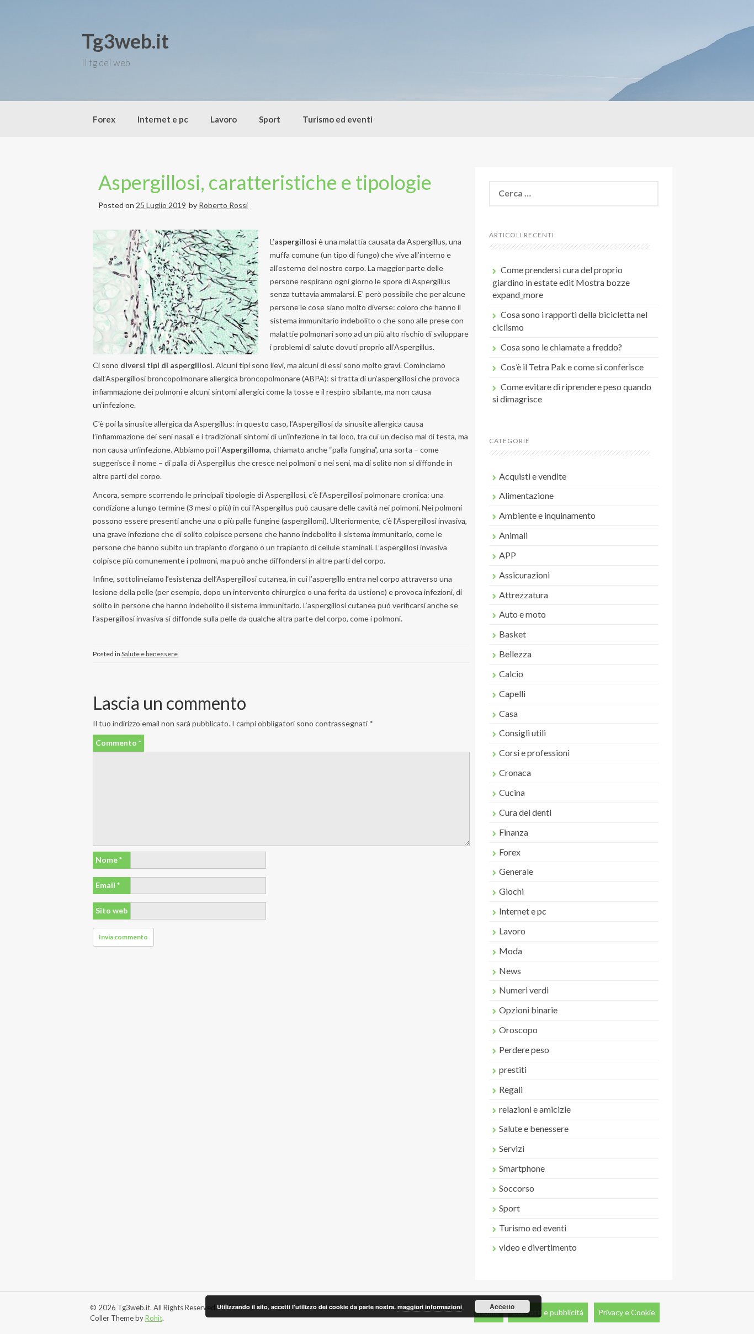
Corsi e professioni (534, 752)
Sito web (111, 910)
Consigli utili (522, 732)
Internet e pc (162, 119)
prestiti (513, 1069)
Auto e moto (522, 614)
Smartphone (522, 1168)
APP (507, 555)
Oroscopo (518, 1029)
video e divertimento (538, 1247)
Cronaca (515, 772)
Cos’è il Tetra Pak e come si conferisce (572, 367)
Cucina (512, 792)
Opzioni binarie (528, 1010)
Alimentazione (526, 495)
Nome (108, 859)
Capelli (512, 693)
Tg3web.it (125, 41)
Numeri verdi (524, 990)
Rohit (153, 1318)
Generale (516, 871)
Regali (511, 1089)
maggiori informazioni (429, 1307)
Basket (512, 634)
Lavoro (223, 119)
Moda (510, 950)
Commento (118, 742)
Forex (104, 119)
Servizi (511, 1148)
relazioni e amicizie (535, 1109)
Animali (513, 535)
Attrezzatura (523, 594)
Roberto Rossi (223, 205)
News (510, 970)
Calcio (511, 673)
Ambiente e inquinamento (547, 515)
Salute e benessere (149, 654)
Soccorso (516, 1188)
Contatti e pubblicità (547, 1312)
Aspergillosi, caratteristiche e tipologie (265, 182)
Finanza (513, 832)
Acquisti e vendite (532, 476)
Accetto (502, 1306)
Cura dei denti (525, 812)
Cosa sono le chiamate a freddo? (561, 347)
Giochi (511, 891)
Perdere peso (524, 1049)
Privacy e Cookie (626, 1312)
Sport (269, 119)
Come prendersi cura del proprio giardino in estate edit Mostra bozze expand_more (561, 282)
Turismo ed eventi (337, 119)
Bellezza (515, 654)
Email (107, 885)
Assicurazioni (524, 575)
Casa (508, 713)
